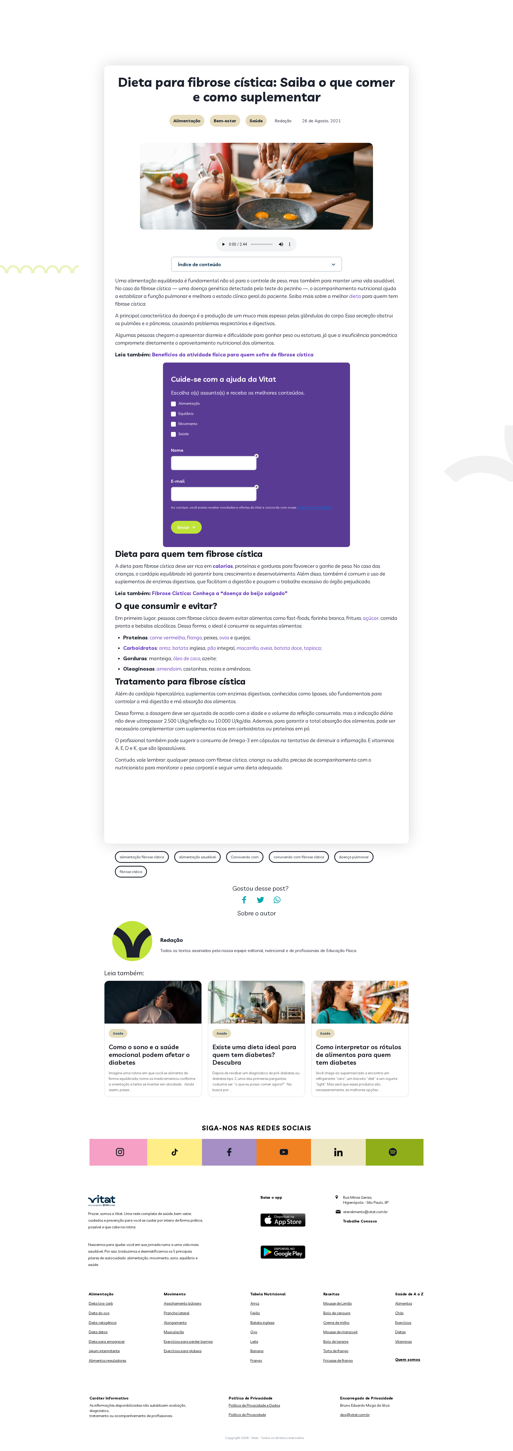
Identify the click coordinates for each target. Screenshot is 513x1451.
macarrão (247, 648)
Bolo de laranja (335, 1341)
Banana (256, 1350)
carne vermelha (167, 637)
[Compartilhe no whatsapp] (277, 900)
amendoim (169, 669)
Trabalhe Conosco (360, 1221)
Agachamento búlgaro (182, 1303)
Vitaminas (403, 1341)
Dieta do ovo (99, 1313)
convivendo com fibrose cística (299, 857)
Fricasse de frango (338, 1360)
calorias (223, 566)
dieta (355, 296)
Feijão (255, 1313)
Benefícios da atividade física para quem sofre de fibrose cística (232, 354)
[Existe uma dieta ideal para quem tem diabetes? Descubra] (256, 1022)
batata (180, 648)
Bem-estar (225, 120)
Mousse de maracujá (340, 1332)
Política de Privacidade (247, 1414)
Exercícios (403, 1322)
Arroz (254, 1303)
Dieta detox (98, 1332)
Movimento (175, 1294)
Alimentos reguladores (107, 1360)
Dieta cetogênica (102, 1322)
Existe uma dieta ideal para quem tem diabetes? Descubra (254, 1054)
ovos (224, 637)
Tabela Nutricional (268, 1294)
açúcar (371, 618)
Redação (283, 120)
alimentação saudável (197, 857)
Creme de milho (336, 1322)
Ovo (253, 1332)
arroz (164, 648)
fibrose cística (131, 871)
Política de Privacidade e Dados (254, 1405)
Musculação (174, 1332)
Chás (399, 1313)
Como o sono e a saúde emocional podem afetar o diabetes (149, 1054)
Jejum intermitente (104, 1350)
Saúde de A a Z (409, 1294)
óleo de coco (186, 658)
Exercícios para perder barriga (188, 1341)
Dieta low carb (101, 1303)
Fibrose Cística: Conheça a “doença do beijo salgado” (219, 593)
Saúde (256, 120)
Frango (256, 1360)
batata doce (288, 648)
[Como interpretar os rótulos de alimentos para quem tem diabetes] (360, 1022)
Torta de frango (335, 1350)
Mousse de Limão (337, 1303)
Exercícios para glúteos (182, 1350)
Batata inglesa (262, 1322)
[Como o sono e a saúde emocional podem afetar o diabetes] (152, 1022)
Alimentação (186, 120)
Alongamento (175, 1322)
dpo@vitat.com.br (355, 1414)
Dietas (400, 1332)
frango (194, 637)
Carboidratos (140, 648)
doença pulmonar (354, 857)
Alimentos (403, 1303)
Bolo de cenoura (336, 1313)
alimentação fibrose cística (142, 857)
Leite (254, 1341)
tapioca (312, 648)
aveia (266, 648)
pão (211, 648)
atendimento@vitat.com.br (365, 1211)
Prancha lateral (176, 1313)
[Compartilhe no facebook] (244, 900)
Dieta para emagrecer (107, 1341)
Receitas (331, 1294)
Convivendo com (245, 857)
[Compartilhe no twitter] (260, 900)
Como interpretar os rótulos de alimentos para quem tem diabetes (358, 1054)
